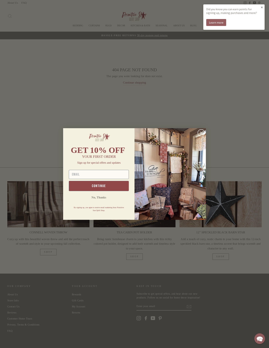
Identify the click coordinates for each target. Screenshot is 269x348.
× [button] (262, 7)
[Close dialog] (201, 133)
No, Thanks (98, 197)
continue (99, 186)
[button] (259, 338)
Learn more (216, 22)
